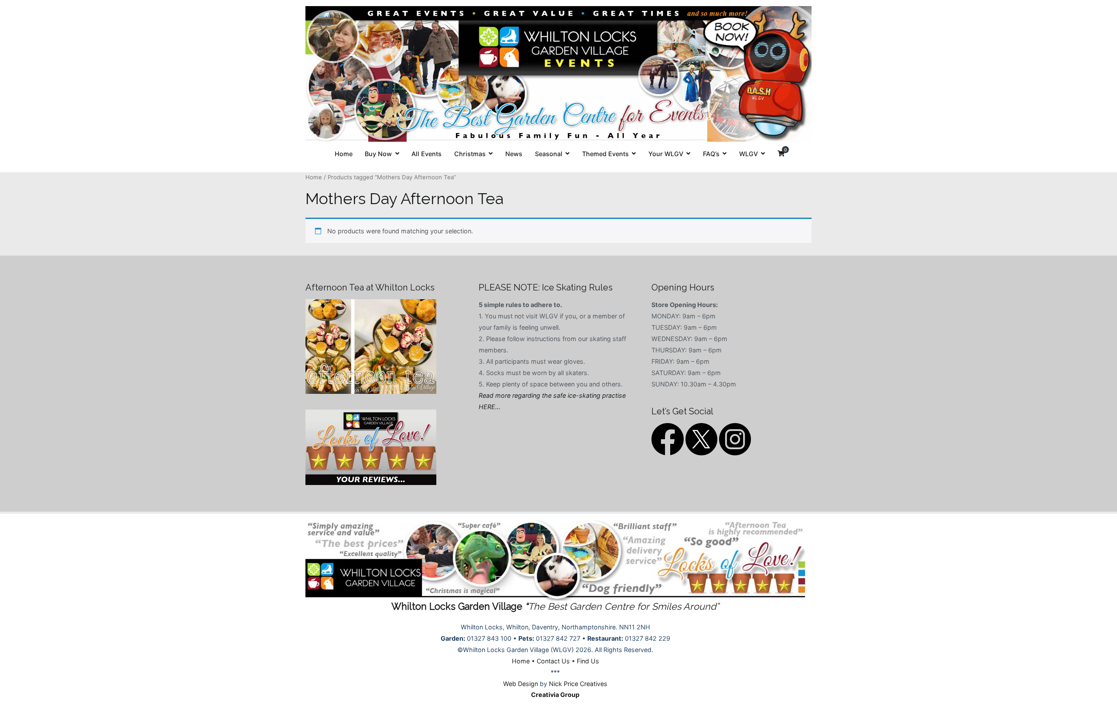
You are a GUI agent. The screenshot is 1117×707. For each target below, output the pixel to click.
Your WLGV (665, 153)
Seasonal (548, 153)
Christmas (470, 153)
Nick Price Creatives (578, 683)
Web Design (520, 683)
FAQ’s (711, 153)
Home (344, 153)
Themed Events (605, 153)
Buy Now (378, 153)
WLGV (748, 153)
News (513, 153)
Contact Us (553, 661)
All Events (426, 153)
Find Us (588, 661)
